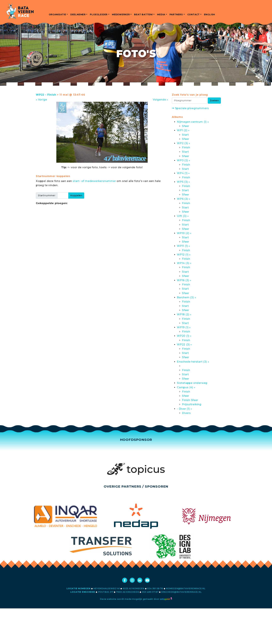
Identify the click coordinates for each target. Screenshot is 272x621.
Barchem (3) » (186, 297)
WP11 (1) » (183, 245)
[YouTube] (147, 580)
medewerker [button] (121, 14)
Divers (186, 413)
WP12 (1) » (184, 254)
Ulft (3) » (183, 216)
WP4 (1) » (183, 173)
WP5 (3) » (183, 181)
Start (185, 134)
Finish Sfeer (190, 400)
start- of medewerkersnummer (94, 181)
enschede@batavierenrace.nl (181, 592)
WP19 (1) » (184, 327)
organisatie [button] (57, 14)
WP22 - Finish (46, 94)
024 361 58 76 (155, 588)
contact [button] (193, 14)
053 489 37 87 (150, 592)
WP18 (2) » (184, 314)
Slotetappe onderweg (192, 382)
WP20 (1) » (184, 335)
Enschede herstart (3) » (193, 361)
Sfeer (185, 126)
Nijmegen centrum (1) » (193, 121)
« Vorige (41, 99)
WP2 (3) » (183, 143)
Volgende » (160, 99)
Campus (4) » (186, 387)
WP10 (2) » (184, 233)
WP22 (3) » (184, 344)
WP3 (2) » (183, 160)
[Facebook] (124, 580)
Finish (186, 147)
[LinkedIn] (139, 580)
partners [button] (176, 14)
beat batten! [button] (143, 14)
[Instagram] (132, 580)
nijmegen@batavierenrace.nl (185, 588)
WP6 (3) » (183, 198)
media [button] (161, 14)
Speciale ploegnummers (191, 108)
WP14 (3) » (184, 263)
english (209, 14)
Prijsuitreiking (191, 404)
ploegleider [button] (99, 14)
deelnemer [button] (78, 14)
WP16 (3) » (184, 280)
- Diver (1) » (184, 408)
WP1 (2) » (183, 130)
